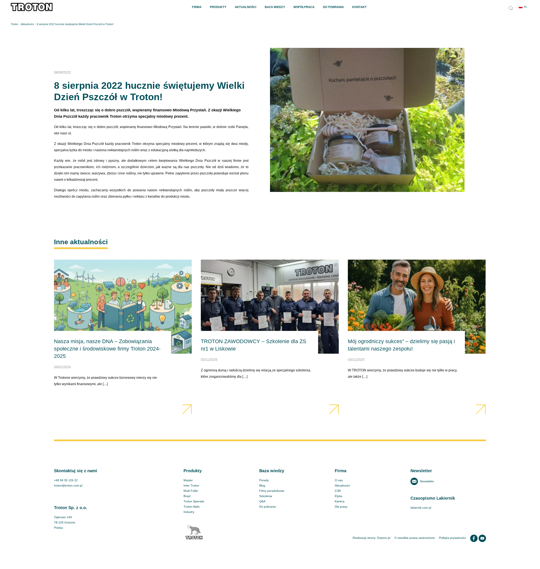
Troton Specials (194, 501)
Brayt (187, 496)
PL (525, 6)
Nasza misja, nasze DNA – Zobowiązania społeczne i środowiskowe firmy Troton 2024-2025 (123, 337)
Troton (14, 24)
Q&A (262, 501)
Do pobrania (333, 7)
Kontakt (359, 7)
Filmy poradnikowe (271, 490)
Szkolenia (265, 496)
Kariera (339, 501)
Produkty (218, 7)
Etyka (338, 496)
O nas (339, 480)
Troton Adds (192, 506)
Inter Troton (191, 485)
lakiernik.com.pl (420, 507)
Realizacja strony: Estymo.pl (371, 537)
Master (188, 480)
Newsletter (427, 481)
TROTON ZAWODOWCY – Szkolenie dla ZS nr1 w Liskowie (270, 337)
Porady (264, 480)
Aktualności (245, 7)
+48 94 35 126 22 (66, 480)
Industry (189, 512)
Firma (196, 7)
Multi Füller (191, 490)
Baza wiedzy (275, 7)
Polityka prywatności (452, 537)
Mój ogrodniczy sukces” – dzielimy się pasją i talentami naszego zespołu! (417, 337)
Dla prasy (341, 506)
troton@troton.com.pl (68, 485)
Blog (262, 485)
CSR (338, 490)
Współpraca (304, 7)
